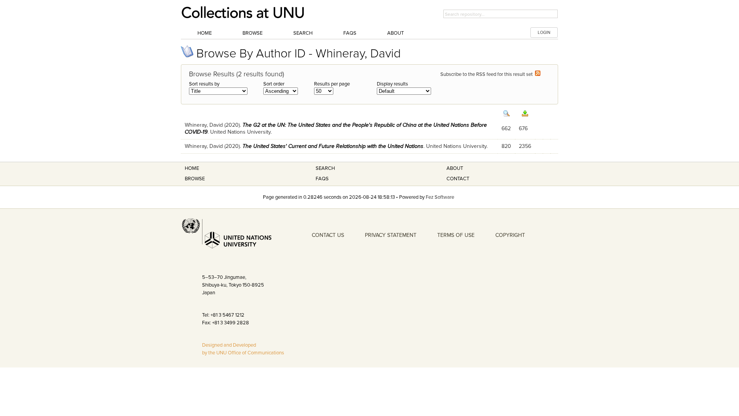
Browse (252, 33)
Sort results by (204, 84)
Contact (457, 179)
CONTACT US (328, 235)
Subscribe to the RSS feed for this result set (487, 74)
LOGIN (544, 32)
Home (204, 33)
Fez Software (440, 197)
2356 (525, 146)
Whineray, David (204, 125)
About (395, 33)
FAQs (349, 33)
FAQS (322, 179)
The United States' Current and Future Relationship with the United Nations (332, 146)
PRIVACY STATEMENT (390, 235)
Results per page (332, 84)
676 (523, 128)
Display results (392, 84)
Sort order (273, 84)
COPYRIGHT (510, 235)
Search (303, 33)
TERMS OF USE (456, 235)
